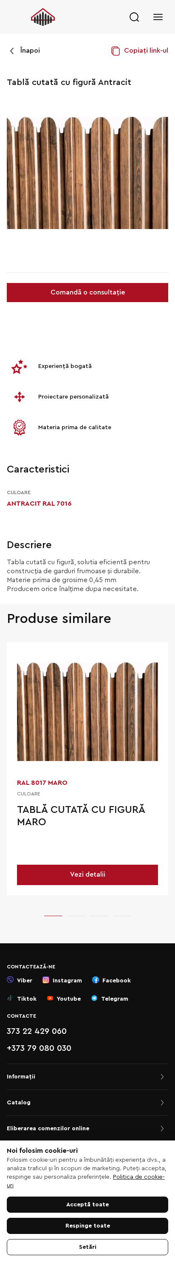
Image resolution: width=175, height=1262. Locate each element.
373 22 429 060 (37, 1031)
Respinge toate (87, 1226)
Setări (87, 1247)
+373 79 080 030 (39, 1048)
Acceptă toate (87, 1205)
